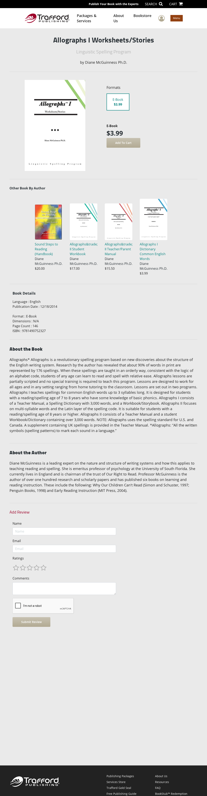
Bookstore (142, 15)
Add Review (20, 512)
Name (17, 523)
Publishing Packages (120, 776)
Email (17, 541)
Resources (162, 782)
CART (173, 4)
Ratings (18, 558)
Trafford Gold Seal (119, 788)
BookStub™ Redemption (171, 794)
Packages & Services (86, 18)
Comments (21, 578)
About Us (118, 18)
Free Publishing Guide (121, 794)
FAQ (158, 788)
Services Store (116, 782)
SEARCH (151, 4)
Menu (176, 18)
